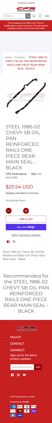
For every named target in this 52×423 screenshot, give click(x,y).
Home (8, 57)
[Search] (28, 16)
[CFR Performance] (26, 9)
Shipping (10, 193)
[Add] (26, 211)
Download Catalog (26, 2)
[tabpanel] (26, 256)
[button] (34, 16)
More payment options (26, 234)
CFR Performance (16, 174)
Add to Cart (26, 219)
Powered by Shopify (19, 401)
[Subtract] (9, 211)
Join (38, 367)
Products (20, 57)
